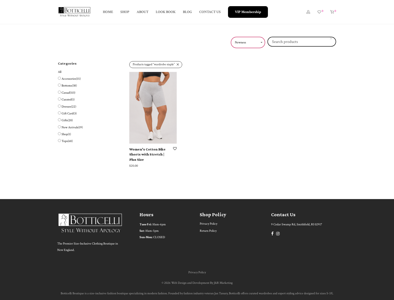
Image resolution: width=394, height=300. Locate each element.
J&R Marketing (223, 283)
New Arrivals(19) (72, 127)
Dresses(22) (69, 107)
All (59, 72)
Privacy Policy (208, 224)
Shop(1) (66, 134)
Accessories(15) (71, 79)
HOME (108, 12)
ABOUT (142, 12)
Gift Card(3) (69, 113)
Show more (135, 166)
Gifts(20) (67, 120)
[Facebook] (272, 233)
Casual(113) (68, 93)
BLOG (187, 12)
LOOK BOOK (166, 12)
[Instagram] (278, 233)
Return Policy (208, 231)
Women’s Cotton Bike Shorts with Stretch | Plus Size (147, 154)
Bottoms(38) (69, 86)
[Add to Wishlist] (175, 149)
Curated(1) (68, 99)
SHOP (124, 12)
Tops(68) (67, 141)
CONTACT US (210, 12)
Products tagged (154, 64)
